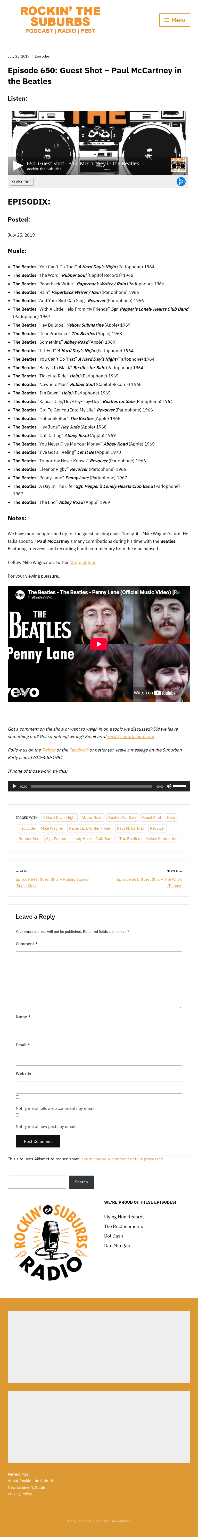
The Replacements (123, 1226)
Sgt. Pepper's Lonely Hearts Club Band (80, 838)
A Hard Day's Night (59, 817)
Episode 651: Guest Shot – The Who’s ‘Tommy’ (149, 882)
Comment (27, 943)
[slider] (180, 785)
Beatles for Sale (122, 817)
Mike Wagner (52, 828)
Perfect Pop (18, 1474)
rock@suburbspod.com (131, 736)
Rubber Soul (29, 838)
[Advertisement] (99, 1347)
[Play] (14, 786)
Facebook (78, 750)
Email (23, 1044)
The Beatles (129, 838)
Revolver (157, 828)
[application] (99, 786)
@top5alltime (83, 562)
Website (23, 1073)
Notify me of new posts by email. (46, 1126)
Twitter (48, 750)
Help (171, 817)
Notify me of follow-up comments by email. (55, 1108)
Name (23, 1016)
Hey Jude (27, 828)
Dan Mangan (117, 1245)
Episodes (42, 56)
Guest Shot (151, 817)
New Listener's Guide (26, 1487)
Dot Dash (113, 1236)
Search (81, 1181)
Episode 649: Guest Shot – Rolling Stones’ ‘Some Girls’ (52, 882)
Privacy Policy (20, 1493)
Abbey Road (92, 817)
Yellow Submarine (161, 838)
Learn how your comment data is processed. (123, 1158)
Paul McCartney (130, 828)
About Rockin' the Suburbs (31, 1480)
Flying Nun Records (124, 1217)
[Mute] (169, 786)
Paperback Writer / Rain (90, 828)
